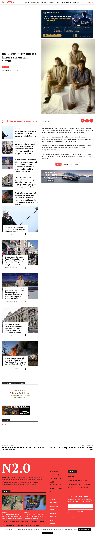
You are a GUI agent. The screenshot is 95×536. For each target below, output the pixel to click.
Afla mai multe (73, 529)
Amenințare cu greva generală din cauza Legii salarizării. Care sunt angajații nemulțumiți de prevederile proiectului (25, 182)
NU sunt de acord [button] (84, 529)
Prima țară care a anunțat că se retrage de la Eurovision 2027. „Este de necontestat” (34, 516)
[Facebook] (83, 121)
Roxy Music (74, 164)
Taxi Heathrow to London (9, 425)
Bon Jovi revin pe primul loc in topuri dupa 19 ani (71, 448)
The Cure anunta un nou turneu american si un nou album (23, 448)
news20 (8, 70)
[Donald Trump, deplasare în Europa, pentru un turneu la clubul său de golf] (7, 132)
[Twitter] (87, 121)
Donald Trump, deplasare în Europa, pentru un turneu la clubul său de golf (25, 133)
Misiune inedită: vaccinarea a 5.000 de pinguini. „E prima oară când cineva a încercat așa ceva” (12, 516)
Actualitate (17, 128)
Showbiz (5, 67)
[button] (90, 2)
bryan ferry (66, 164)
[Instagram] (73, 518)
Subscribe (81, 511)
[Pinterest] (91, 121)
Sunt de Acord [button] (47, 533)
